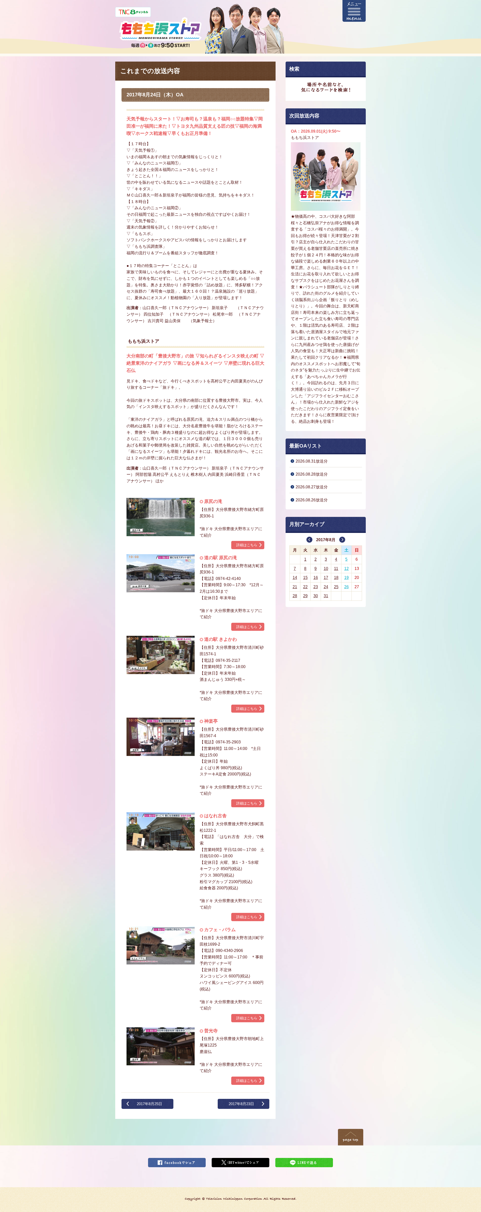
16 (315, 577)
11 (336, 568)
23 (315, 587)
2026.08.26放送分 (312, 500)
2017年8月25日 (149, 1104)
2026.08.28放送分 (312, 474)
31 (326, 596)
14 (295, 577)
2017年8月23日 (241, 1104)
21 (295, 587)
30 (315, 596)
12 (346, 568)
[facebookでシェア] (177, 1161)
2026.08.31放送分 (312, 461)
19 (346, 577)
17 (326, 577)
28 (295, 596)
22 (305, 587)
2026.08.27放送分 (312, 487)
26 (346, 587)
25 (336, 587)
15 (305, 577)
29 (305, 596)
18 (336, 577)
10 (326, 568)
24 (326, 587)
